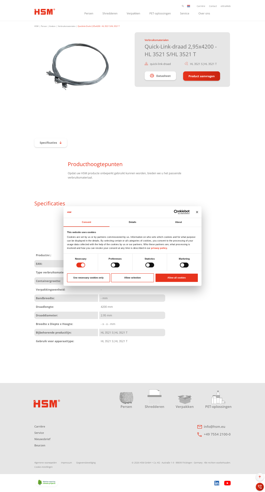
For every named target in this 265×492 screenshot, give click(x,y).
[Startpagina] (44, 11)
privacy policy (159, 248)
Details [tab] (132, 222)
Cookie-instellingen (43, 466)
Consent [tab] (86, 222)
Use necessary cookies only (88, 277)
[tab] (77, 66)
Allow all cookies (176, 277)
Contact (213, 6)
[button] (183, 6)
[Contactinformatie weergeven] (260, 487)
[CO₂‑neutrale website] (46, 482)
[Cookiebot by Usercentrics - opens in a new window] (176, 212)
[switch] (115, 265)
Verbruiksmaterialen (66, 26)
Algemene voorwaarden (45, 462)
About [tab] (178, 222)
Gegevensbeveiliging (86, 462)
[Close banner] (197, 212)
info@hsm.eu (214, 426)
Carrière (201, 6)
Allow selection (132, 277)
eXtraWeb (226, 6)
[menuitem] (88, 13)
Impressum (66, 462)
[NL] (188, 6)
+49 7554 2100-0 (217, 434)
